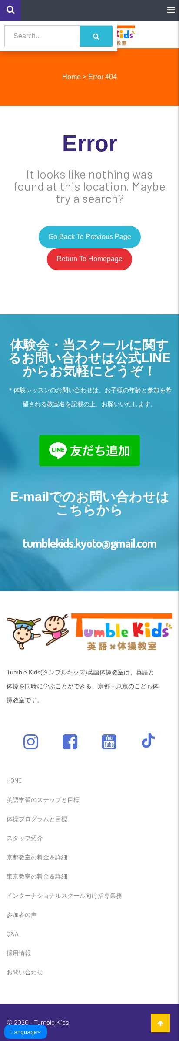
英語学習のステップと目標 (43, 799)
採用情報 (19, 953)
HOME (14, 780)
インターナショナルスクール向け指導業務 (64, 895)
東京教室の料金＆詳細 (37, 876)
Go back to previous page (89, 236)
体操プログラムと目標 (37, 818)
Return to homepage (89, 259)
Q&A (13, 933)
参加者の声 (22, 914)
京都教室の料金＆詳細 (37, 857)
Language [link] (23, 1031)
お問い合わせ (25, 972)
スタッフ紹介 (25, 838)
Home (71, 77)
